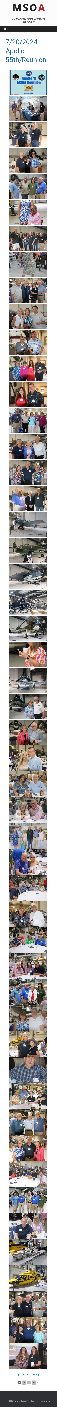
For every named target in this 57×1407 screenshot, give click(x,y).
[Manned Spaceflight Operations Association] (28, 8)
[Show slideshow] (28, 1375)
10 (34, 1382)
